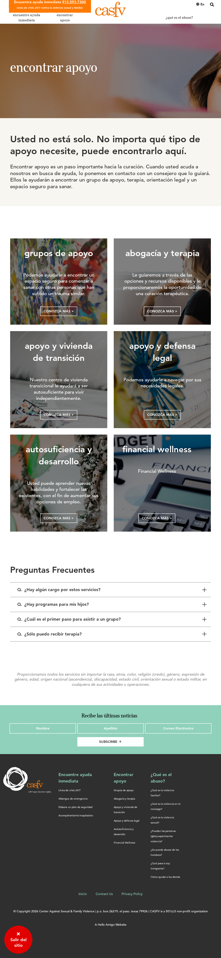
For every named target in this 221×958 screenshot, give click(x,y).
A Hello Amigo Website (110, 925)
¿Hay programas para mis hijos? (53, 604)
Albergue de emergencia (72, 798)
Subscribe (110, 742)
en (202, 4)
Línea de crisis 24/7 (69, 790)
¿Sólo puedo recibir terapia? (49, 634)
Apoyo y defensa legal (126, 820)
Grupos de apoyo (124, 790)
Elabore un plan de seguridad (75, 807)
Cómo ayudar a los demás (165, 876)
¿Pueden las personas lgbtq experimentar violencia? (163, 836)
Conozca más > (59, 311)
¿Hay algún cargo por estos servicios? (58, 589)
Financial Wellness (124, 842)
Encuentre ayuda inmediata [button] (26, 17)
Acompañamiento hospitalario (75, 815)
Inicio (83, 894)
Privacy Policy (132, 894)
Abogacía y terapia (124, 798)
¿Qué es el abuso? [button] (179, 18)
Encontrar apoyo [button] (65, 17)
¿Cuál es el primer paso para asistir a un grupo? (69, 619)
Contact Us (104, 894)
